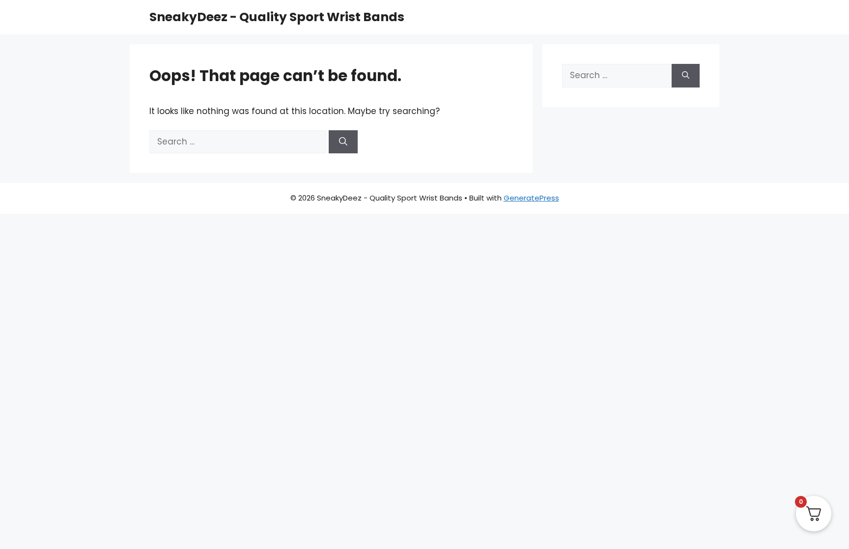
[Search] (343, 142)
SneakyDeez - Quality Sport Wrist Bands (276, 17)
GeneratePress (531, 198)
